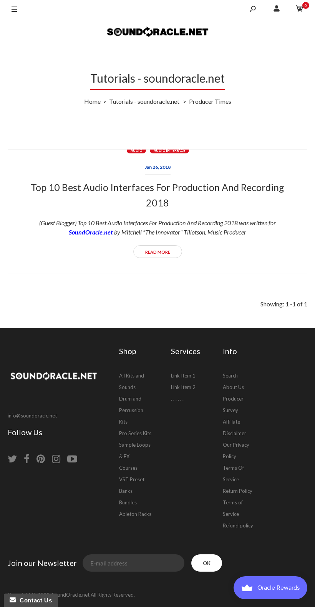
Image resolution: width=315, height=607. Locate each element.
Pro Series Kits (135, 433)
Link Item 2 (183, 387)
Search (230, 376)
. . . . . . (177, 399)
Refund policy (238, 525)
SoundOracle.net (91, 232)
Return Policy (237, 491)
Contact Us (34, 600)
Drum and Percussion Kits (131, 410)
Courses (128, 468)
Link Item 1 (183, 376)
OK (207, 563)
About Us (233, 387)
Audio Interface (169, 150)
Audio (136, 150)
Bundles (128, 502)
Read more (157, 251)
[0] (299, 10)
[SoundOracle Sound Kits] (158, 33)
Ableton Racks (135, 514)
